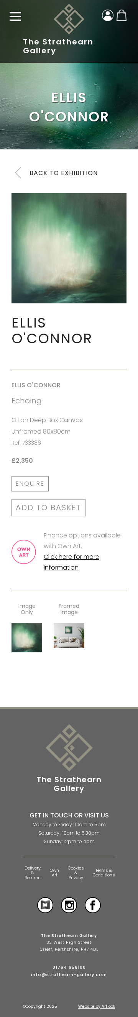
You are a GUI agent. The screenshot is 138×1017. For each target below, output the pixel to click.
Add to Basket (48, 507)
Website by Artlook (96, 1006)
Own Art (54, 873)
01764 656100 (69, 967)
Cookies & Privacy (76, 873)
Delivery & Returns (33, 873)
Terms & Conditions (104, 873)
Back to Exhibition (64, 173)
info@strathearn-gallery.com (69, 974)
